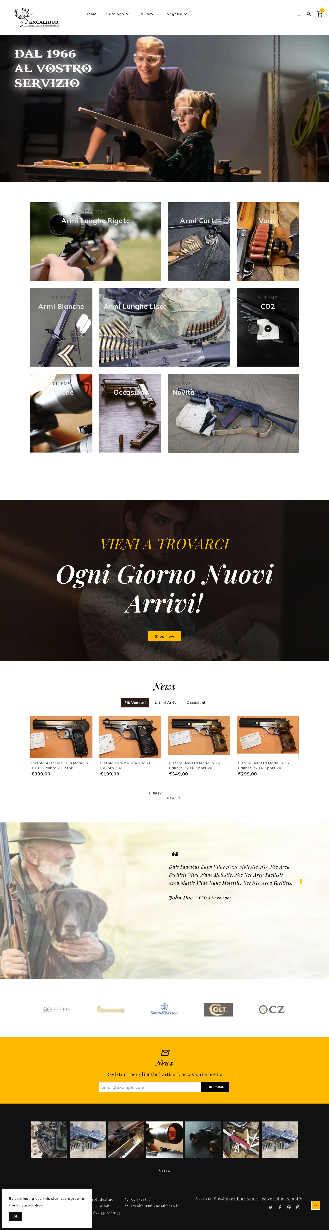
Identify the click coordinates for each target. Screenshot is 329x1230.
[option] (164, 108)
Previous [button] (15, 102)
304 (199, 212)
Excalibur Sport (242, 1199)
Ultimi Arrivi (166, 702)
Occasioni (196, 702)
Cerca (164, 1170)
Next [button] (313, 102)
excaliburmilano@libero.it (155, 1206)
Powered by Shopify (282, 1199)
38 (115, 297)
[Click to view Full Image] (49, 1139)
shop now (164, 636)
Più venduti (135, 702)
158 (95, 212)
